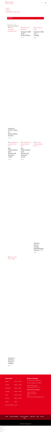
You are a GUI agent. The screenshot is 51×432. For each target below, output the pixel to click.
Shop (7, 416)
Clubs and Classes (24, 416)
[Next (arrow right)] (1, 428)
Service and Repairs (14, 416)
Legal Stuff (32, 416)
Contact (42, 416)
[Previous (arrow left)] (0, 428)
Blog (38, 416)
